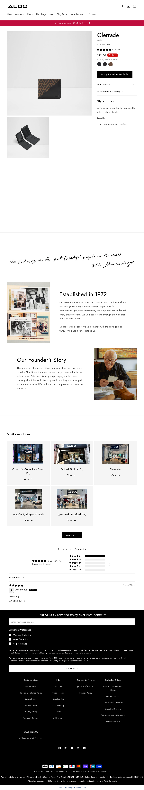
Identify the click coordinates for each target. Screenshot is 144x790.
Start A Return (31, 699)
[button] (122, 6)
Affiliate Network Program (31, 738)
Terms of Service (31, 718)
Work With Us (31, 731)
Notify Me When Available (114, 74)
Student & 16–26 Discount (113, 715)
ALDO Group (58, 705)
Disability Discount (113, 709)
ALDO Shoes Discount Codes (113, 688)
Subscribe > (72, 668)
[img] (16, 585)
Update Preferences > (85, 686)
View (26, 479)
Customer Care (30, 680)
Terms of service (89, 771)
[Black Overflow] (100, 65)
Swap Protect (31, 705)
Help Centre (30, 686)
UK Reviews (58, 718)
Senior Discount (113, 721)
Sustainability (58, 699)
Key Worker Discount (113, 702)
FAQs (58, 711)
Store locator (58, 692)
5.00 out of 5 (55, 560)
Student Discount (113, 696)
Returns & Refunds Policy (31, 692)
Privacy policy (75, 771)
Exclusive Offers (113, 680)
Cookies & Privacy (86, 680)
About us (58, 686)
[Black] (106, 65)
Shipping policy (104, 771)
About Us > (72, 535)
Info (58, 680)
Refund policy (61, 771)
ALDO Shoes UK (47, 771)
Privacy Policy (31, 711)
